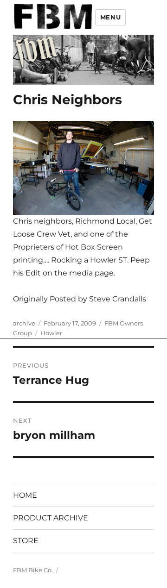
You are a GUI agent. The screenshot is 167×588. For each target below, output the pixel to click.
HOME (25, 495)
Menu (110, 17)
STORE (26, 540)
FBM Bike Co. (33, 570)
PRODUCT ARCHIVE (50, 517)
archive (24, 323)
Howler (51, 333)
